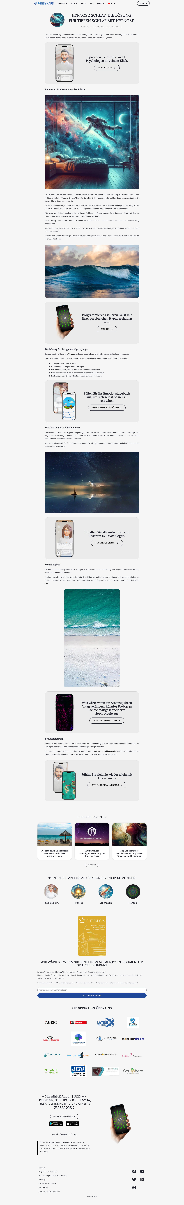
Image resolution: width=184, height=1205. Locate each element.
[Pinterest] (134, 1187)
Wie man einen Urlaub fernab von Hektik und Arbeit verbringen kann (55, 853)
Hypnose (89, 27)
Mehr (99, 3)
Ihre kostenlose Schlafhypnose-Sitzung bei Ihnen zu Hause (92, 853)
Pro (91, 3)
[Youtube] (142, 1171)
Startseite (83, 27)
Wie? (73, 3)
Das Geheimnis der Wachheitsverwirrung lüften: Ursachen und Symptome (129, 853)
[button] (92, 865)
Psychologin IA (51, 902)
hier (46, 583)
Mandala (133, 902)
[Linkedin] (142, 1179)
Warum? (61, 3)
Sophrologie (106, 902)
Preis (83, 3)
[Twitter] (134, 1179)
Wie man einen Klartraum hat (105, 751)
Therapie (71, 354)
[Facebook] (134, 1171)
